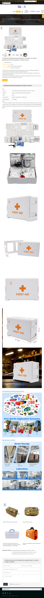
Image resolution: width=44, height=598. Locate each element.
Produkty (18, 11)
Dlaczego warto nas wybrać (8, 440)
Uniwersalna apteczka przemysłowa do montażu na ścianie (23, 550)
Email (5, 80)
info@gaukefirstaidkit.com (8, 1)
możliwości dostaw (6, 67)
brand (3, 62)
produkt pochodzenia (6, 64)
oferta (5, 584)
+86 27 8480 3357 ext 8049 (19, 1)
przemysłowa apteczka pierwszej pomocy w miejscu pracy (23, 553)
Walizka (38, 11)
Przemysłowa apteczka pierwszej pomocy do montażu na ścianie (24, 552)
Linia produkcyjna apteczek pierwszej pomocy (13, 391)
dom (3, 18)
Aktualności (32, 11)
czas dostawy (5, 66)
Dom (14, 11)
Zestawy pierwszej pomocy (15, 18)
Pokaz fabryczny (26, 11)
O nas (22, 11)
